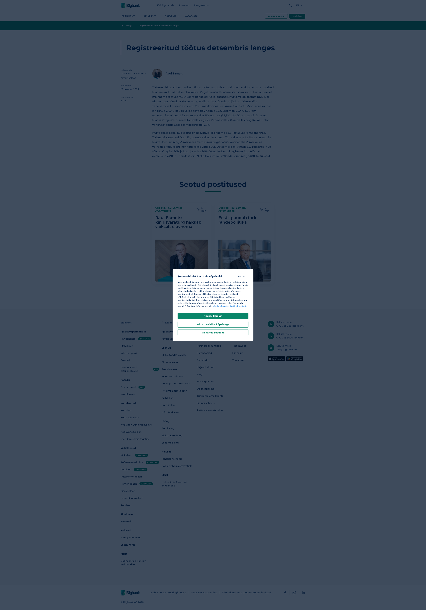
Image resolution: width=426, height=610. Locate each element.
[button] (242, 276)
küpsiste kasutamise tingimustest (229, 306)
